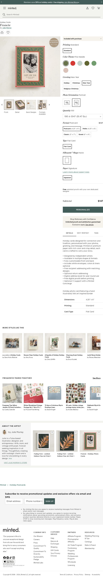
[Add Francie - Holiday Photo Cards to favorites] (98, 432)
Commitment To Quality (40, 547)
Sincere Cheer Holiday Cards (33, 355)
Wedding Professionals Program (73, 556)
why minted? (83, 233)
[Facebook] (4, 557)
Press (36, 542)
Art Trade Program (75, 545)
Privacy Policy (78, 574)
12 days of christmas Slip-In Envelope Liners (54, 406)
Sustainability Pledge (39, 558)
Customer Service (55, 533)
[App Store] (15, 561)
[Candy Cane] (73, 63)
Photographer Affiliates (73, 540)
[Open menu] (5, 8)
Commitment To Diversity (40, 552)
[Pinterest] (7, 557)
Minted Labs (38, 562)
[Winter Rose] (66, 70)
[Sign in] (87, 8)
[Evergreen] (94, 63)
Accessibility (96, 574)
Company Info (40, 532)
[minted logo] (12, 8)
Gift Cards (55, 550)
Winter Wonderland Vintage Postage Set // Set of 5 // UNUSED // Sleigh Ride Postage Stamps (33, 406)
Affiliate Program (74, 536)
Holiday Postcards (17, 485)
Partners (72, 532)
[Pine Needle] (66, 63)
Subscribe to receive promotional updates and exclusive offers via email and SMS (48, 495)
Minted (3, 485)
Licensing (71, 565)
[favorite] (8, 32)
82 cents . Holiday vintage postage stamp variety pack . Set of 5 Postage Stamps (75, 406)
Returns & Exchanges (55, 542)
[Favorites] (93, 8)
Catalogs (88, 541)
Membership (89, 548)
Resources (89, 532)
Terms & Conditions (66, 574)
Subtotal (67, 201)
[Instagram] (13, 557)
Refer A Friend (90, 545)
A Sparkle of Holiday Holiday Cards (54, 356)
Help (52, 538)
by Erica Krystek (71, 359)
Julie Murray (6, 28)
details (69, 233)
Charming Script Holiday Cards (74, 356)
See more (96, 378)
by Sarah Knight (50, 409)
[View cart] (98, 8)
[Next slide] (49, 105)
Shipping (54, 547)
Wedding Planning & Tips (92, 537)
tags (96, 233)
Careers (37, 539)
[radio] (67, 50)
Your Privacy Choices (55, 554)
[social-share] (2, 32)
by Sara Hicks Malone (10, 357)
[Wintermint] (80, 63)
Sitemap (87, 574)
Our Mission (38, 536)
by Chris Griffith (50, 359)
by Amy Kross (28, 357)
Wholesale (72, 562)
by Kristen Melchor (72, 409)
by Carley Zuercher (9, 409)
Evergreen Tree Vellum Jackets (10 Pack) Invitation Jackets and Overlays (12, 406)
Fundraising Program (72, 549)
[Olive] (87, 63)
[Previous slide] (2, 105)
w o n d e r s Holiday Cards (11, 355)
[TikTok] (10, 557)
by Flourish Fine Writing (31, 409)
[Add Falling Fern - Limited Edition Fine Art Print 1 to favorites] (52, 432)
